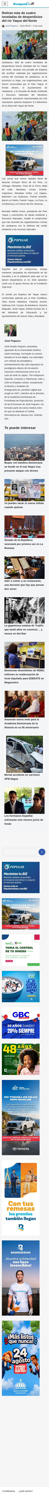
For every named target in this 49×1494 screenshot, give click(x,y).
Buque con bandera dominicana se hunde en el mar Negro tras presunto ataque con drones (23, 466)
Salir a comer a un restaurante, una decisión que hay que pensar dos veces (24, 585)
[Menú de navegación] (5, 4)
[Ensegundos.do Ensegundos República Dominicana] (23, 3)
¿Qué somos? (26, 1491)
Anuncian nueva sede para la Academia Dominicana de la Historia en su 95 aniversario (21, 723)
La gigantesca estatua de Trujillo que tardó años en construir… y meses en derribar (23, 629)
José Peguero (11, 26)
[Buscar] (42, 852)
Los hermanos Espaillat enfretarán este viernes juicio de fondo (23, 819)
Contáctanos (8, 1491)
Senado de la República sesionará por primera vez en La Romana (23, 544)
